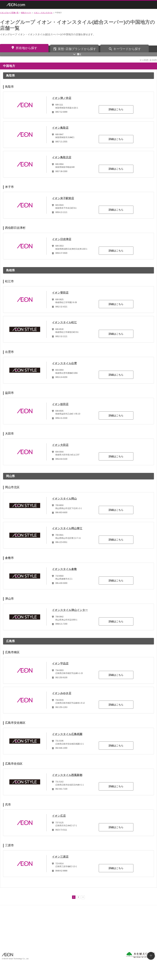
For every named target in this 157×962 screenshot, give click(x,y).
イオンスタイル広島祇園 (67, 734)
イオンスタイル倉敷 (64, 569)
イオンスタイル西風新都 (67, 775)
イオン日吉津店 (61, 239)
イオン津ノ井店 (61, 98)
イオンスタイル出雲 (64, 363)
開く (79, 54)
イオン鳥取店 (60, 127)
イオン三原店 (60, 856)
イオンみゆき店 (61, 693)
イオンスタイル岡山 (64, 498)
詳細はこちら (116, 109)
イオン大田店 (60, 445)
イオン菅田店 (60, 292)
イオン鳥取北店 (61, 157)
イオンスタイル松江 (64, 322)
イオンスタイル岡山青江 (67, 528)
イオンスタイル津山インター (70, 610)
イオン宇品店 (60, 663)
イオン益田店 (60, 404)
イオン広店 (59, 815)
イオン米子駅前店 (63, 198)
